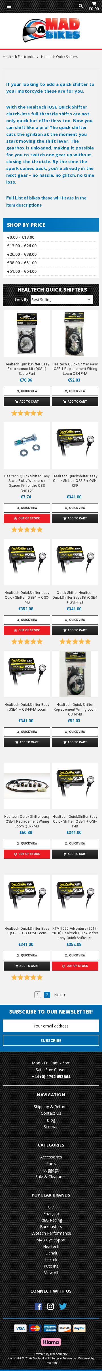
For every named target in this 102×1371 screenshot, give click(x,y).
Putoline (51, 1266)
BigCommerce (59, 1354)
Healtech (51, 1246)
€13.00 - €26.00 (22, 245)
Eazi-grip (51, 1213)
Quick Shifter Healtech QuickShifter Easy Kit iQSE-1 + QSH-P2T (75, 597)
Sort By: (21, 299)
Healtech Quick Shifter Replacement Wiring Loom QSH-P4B (75, 709)
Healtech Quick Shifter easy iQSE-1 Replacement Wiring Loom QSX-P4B (27, 821)
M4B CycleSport (51, 1240)
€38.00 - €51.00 (22, 262)
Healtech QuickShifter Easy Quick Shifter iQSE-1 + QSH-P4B (75, 821)
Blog (51, 1120)
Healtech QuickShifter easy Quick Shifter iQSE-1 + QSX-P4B (27, 597)
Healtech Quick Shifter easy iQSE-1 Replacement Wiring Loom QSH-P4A (75, 369)
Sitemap (51, 1126)
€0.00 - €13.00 (20, 237)
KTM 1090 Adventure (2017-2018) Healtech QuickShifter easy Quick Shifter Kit (75, 933)
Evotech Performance (51, 1233)
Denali (51, 1253)
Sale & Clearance (51, 1176)
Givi (51, 1207)
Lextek (51, 1259)
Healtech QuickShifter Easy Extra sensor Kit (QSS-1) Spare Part (27, 369)
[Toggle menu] (9, 6)
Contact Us (51, 1113)
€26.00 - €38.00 (22, 254)
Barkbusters (51, 1226)
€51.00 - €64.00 (22, 271)
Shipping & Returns (51, 1106)
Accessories (51, 1157)
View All (51, 1272)
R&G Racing (51, 1220)
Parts (51, 1163)
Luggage (51, 1170)
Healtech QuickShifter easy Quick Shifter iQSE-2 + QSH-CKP (75, 481)
